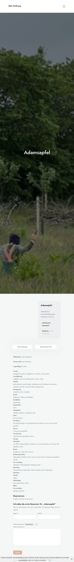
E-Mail (39, 513)
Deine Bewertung (19, 524)
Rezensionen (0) (45, 347)
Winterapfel (45, 334)
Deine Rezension (19, 527)
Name (15, 513)
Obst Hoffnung (14, 6)
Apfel (51, 331)
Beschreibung (22, 347)
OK (50, 560)
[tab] (22, 347)
